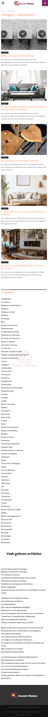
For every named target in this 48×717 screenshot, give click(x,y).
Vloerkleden (5, 506)
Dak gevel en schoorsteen (10, 335)
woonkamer (5, 52)
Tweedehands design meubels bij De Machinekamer (19, 657)
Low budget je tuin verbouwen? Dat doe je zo (16, 640)
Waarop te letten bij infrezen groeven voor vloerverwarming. (22, 628)
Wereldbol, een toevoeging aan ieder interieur (17, 584)
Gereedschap (6, 368)
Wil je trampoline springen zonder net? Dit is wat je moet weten (23, 663)
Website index (19, 715)
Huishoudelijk (6, 384)
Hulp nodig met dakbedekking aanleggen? (15, 607)
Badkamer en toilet (8, 312)
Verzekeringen (6, 500)
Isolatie (4, 401)
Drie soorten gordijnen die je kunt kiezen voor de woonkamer (22, 613)
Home (5, 712)
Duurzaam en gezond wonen (11, 351)
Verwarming (5, 496)
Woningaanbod (6, 529)
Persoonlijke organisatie (10, 444)
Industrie (4, 394)
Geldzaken (5, 365)
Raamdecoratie (7, 447)
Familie (4, 361)
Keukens (4, 407)
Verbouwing (5, 483)
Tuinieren (4, 477)
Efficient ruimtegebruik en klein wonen (15, 355)
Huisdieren (5, 378)
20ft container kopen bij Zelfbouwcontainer (16, 637)
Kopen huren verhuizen (9, 427)
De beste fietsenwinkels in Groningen (14, 569)
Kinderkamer (6, 411)
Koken (3, 424)
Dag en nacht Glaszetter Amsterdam (14, 619)
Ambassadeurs (14, 712)
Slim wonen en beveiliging (10, 463)
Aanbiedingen (6, 299)
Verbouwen (5, 480)
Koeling (4, 421)
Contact (28, 715)
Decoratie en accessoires (10, 338)
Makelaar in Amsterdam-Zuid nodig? (14, 572)
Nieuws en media (7, 437)
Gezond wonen (6, 371)
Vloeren (4, 503)
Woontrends (5, 542)
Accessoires (5, 302)
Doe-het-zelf (5, 348)
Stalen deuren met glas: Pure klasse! (14, 581)
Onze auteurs (38, 712)
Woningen (4, 533)
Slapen (3, 460)
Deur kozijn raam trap (9, 345)
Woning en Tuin (6, 519)
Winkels (4, 513)
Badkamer (5, 309)
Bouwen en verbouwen (9, 325)
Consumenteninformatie (10, 332)
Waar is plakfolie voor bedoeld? (12, 649)
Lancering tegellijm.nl (8, 604)
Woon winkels (6, 536)
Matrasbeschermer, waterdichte (12, 660)
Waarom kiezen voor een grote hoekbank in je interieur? (24, 213)
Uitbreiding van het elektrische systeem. (15, 598)
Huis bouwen (5, 374)
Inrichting (4, 398)
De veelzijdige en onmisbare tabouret (20, 161)
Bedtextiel (4, 315)
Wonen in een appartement (10, 516)
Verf (2, 487)
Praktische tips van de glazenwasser (14, 610)
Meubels (4, 434)
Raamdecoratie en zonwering (12, 450)
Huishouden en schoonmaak (11, 388)
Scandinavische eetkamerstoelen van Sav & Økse (18, 578)
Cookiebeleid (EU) (26, 712)
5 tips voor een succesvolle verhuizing (14, 666)
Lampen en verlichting (9, 431)
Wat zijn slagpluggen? (8, 587)
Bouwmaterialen (7, 328)
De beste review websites (10, 672)
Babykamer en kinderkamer (11, 305)
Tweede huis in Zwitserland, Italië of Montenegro (18, 616)
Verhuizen (5, 490)
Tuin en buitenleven (8, 470)
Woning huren (6, 523)
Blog (3, 322)
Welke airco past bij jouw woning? (17, 56)
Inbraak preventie (7, 391)
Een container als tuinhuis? (10, 575)
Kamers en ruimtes (8, 404)
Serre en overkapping (9, 454)
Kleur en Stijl (5, 417)
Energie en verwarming (9, 358)
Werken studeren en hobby (10, 510)
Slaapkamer (5, 457)
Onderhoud (5, 440)
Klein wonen (5, 414)
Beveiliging (5, 319)
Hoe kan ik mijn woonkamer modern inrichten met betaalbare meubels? (23, 108)
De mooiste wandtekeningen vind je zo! (15, 669)
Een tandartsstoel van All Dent (11, 601)
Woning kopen (6, 526)
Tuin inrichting (6, 473)
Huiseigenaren (6, 381)
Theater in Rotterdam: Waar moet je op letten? (17, 622)
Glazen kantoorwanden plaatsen (12, 652)
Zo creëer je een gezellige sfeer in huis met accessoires (22, 267)
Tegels (3, 467)
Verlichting (5, 493)
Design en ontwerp (8, 342)
